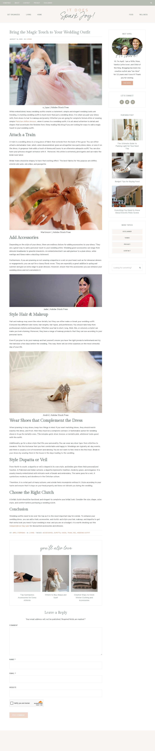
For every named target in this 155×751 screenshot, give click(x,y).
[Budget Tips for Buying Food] (127, 166)
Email (12, 673)
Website (12, 687)
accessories (48, 533)
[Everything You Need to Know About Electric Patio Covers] (127, 197)
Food (131, 15)
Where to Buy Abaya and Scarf (55, 596)
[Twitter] (127, 102)
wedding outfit (83, 533)
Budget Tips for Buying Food (127, 181)
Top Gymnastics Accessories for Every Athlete (27, 598)
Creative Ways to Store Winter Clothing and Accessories (84, 598)
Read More (127, 83)
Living (28, 15)
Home (39, 15)
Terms (127, 238)
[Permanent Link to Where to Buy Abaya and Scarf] (55, 591)
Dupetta (57, 533)
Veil (74, 533)
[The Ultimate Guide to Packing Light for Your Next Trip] (127, 130)
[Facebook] (121, 102)
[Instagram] (132, 102)
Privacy (127, 244)
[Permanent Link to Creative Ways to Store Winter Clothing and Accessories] (84, 591)
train (70, 533)
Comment (13, 625)
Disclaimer (127, 231)
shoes (64, 533)
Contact (127, 251)
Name (12, 659)
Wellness (143, 15)
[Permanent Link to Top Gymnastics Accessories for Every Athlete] (27, 591)
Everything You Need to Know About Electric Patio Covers (127, 211)
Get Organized (13, 15)
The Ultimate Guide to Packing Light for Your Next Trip (127, 146)
